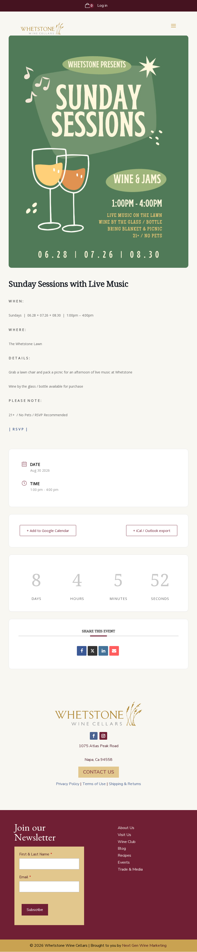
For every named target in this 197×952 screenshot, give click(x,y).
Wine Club (126, 841)
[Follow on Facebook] (94, 736)
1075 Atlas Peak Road (98, 746)
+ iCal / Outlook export (151, 530)
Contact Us (98, 772)
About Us (126, 827)
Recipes (124, 855)
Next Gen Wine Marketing (144, 945)
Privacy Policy (67, 784)
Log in (102, 5)
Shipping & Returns (124, 784)
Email (23, 877)
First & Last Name (34, 854)
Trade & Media (130, 869)
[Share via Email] (114, 651)
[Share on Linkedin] (103, 651)
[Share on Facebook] (81, 651)
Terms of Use (94, 784)
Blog (122, 848)
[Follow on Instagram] (103, 736)
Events (124, 862)
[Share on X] (92, 651)
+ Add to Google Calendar (48, 530)
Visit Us (124, 834)
